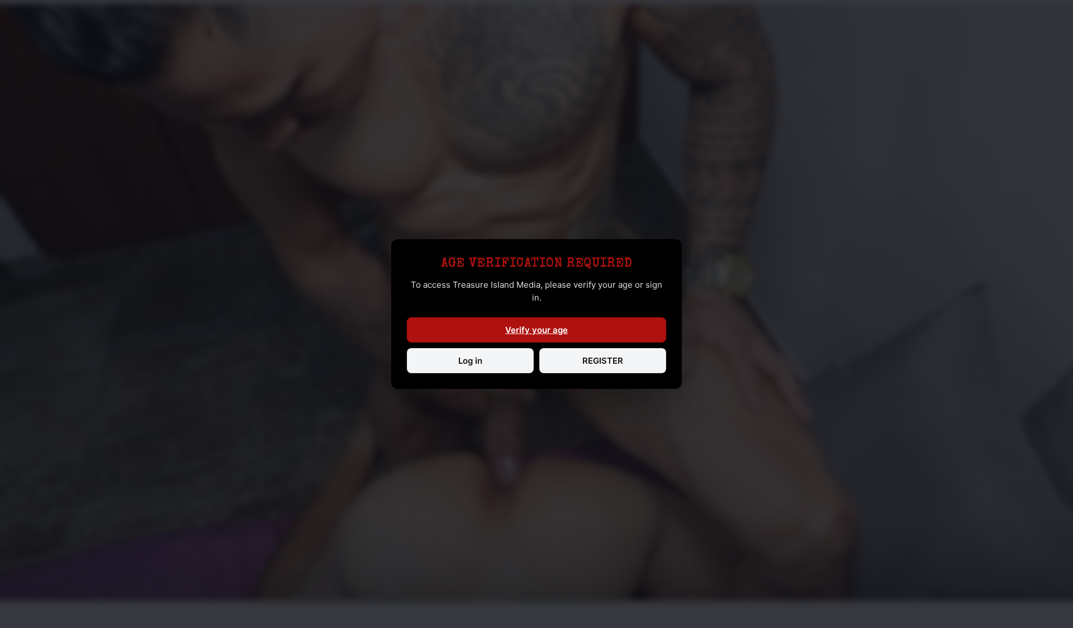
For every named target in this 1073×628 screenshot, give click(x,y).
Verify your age (536, 330)
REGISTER (602, 360)
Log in (470, 360)
